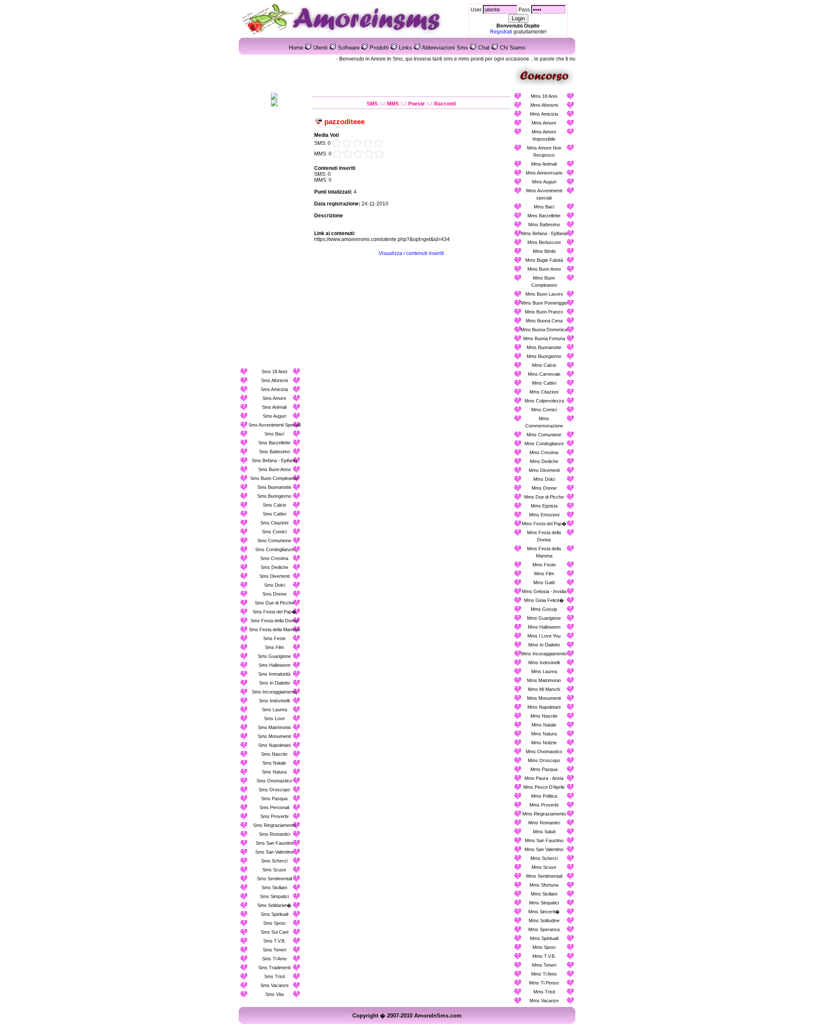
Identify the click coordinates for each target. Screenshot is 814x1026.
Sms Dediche (274, 567)
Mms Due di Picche (544, 496)
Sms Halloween (274, 665)
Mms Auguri (544, 181)
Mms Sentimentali (544, 876)
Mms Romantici (544, 822)
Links (405, 47)
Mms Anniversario (544, 172)
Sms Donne (274, 593)
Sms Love (274, 718)
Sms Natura (274, 771)
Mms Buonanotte (544, 347)
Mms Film (544, 573)
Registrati (501, 32)
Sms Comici (274, 531)
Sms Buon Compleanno (274, 478)
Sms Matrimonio (274, 727)
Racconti (445, 104)
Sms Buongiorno (274, 496)
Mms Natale (544, 724)
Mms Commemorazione (544, 422)
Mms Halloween (544, 626)
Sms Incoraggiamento (274, 691)
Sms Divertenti (274, 576)
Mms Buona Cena (544, 320)
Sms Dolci (274, 585)
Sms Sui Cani (274, 931)
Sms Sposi (274, 923)
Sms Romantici (274, 834)
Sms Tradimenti (274, 967)
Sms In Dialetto (274, 682)
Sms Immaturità (274, 674)
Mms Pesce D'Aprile (544, 787)
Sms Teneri (274, 949)
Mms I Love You (543, 635)
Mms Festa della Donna (544, 536)
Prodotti (379, 47)
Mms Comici (544, 409)
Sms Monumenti (274, 736)
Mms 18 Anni (544, 96)
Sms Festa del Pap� (274, 611)
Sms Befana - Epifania (274, 460)
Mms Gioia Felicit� (544, 600)
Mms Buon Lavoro (544, 294)
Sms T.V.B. (274, 940)
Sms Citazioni (274, 522)
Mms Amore (544, 122)
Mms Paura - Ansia (543, 778)
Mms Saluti (544, 831)
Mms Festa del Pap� (544, 523)
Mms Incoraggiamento (544, 653)
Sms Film (274, 647)
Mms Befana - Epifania (544, 233)
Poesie (416, 104)
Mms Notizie (544, 742)
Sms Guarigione (274, 656)
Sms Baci (274, 433)
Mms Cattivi (544, 382)
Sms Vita (274, 994)
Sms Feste (274, 638)
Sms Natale (274, 762)
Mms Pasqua (544, 769)
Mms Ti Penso (544, 982)
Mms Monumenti (544, 698)
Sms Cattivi (274, 513)
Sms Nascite (274, 754)
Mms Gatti (544, 582)
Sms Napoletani (274, 745)
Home (296, 47)
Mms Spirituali (544, 938)
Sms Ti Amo (274, 958)
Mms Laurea (544, 671)
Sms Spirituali (274, 914)
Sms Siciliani (274, 887)
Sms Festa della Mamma (274, 629)
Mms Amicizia (544, 113)
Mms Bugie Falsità (544, 260)
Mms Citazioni (544, 391)
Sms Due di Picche (274, 602)
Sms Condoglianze (274, 549)
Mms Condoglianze (544, 443)
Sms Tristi (274, 976)
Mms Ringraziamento (544, 813)
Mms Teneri (544, 965)
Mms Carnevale (544, 374)
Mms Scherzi (544, 858)
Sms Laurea (274, 709)
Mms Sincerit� (544, 911)
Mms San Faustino (544, 840)
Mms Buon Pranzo (544, 311)
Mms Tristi (544, 991)
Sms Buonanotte (274, 487)
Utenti (320, 47)
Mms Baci (544, 206)
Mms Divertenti (544, 470)
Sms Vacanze (274, 985)
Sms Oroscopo (274, 789)
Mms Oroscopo (544, 760)
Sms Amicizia (274, 389)
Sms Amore (274, 398)
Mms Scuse (544, 867)
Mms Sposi (543, 947)
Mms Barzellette (543, 215)
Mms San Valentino (543, 849)
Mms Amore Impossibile (544, 135)
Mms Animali (544, 163)
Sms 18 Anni (274, 371)
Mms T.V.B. (544, 956)
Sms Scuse (274, 869)
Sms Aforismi (274, 380)
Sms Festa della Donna (274, 620)
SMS (372, 104)
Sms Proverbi (274, 816)
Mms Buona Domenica (544, 329)
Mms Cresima (544, 452)
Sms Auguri (274, 416)
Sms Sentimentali (274, 878)
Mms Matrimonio (544, 680)
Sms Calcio (274, 504)
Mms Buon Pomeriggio (544, 302)
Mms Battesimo (544, 224)
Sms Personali (274, 807)
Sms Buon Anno (274, 469)
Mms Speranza (544, 929)
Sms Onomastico (274, 780)
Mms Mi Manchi (544, 689)
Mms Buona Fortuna (544, 338)
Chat (484, 47)
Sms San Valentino (274, 851)
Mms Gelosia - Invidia (544, 591)
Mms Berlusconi (543, 242)
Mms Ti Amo (544, 973)
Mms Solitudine (544, 920)
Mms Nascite (544, 715)
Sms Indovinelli (274, 700)
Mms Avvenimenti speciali (544, 194)
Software (349, 47)
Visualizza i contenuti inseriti (411, 253)
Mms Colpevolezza (544, 400)
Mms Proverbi (544, 804)
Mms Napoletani (543, 707)
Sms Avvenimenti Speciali (274, 424)
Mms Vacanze (544, 1000)
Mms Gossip (544, 609)
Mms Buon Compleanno (544, 281)
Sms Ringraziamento (274, 825)
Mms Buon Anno (544, 269)
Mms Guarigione (544, 618)
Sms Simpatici (274, 896)
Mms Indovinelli (544, 662)
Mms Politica (544, 796)
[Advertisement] (274, 238)
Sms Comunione (274, 540)
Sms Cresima (274, 558)
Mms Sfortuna (544, 884)
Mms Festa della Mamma (544, 552)
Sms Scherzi (274, 860)
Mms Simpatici (544, 902)
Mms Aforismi (544, 105)
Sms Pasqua (274, 798)
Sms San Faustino (274, 843)
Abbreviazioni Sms (445, 47)
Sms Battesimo (274, 451)
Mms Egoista (544, 505)
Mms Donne (544, 488)
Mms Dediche (544, 461)
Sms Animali (274, 407)
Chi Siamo (512, 47)
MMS (393, 104)
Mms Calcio (544, 365)
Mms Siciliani (544, 893)
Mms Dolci (544, 479)
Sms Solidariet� (274, 905)
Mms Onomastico (544, 751)
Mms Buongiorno (544, 356)
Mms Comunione (544, 434)
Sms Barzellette (274, 442)
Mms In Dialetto (544, 644)
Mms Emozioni (544, 514)
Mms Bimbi (544, 251)
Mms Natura (544, 733)
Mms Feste (544, 564)
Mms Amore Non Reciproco (544, 151)
